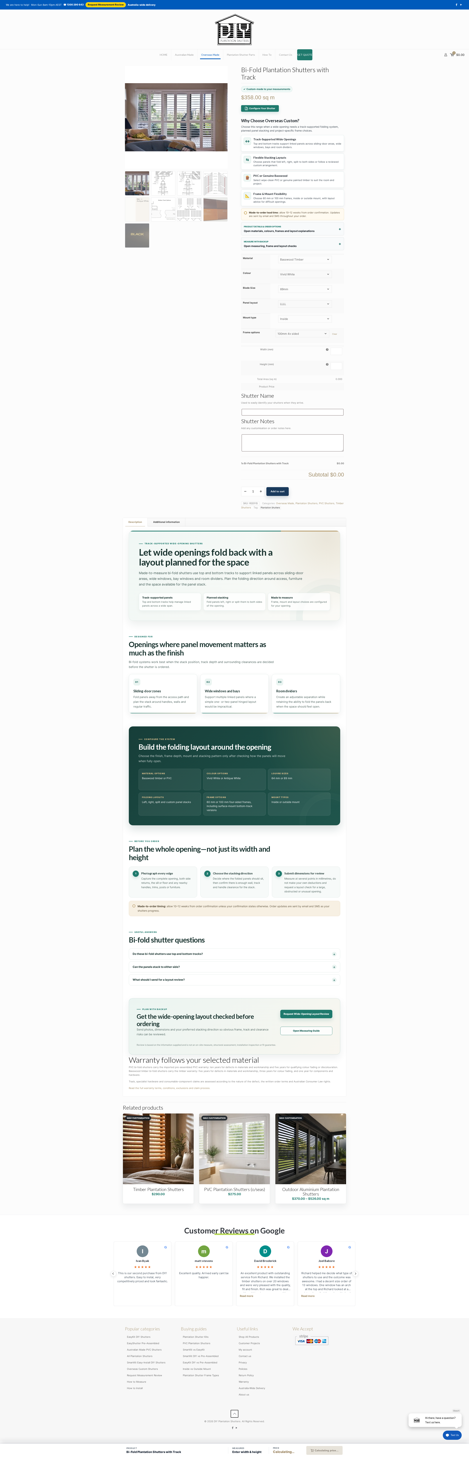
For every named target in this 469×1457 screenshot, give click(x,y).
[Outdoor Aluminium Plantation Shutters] (310, 1148)
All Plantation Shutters (139, 1356)
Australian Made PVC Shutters (144, 1349)
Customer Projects (249, 1343)
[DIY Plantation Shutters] (235, 29)
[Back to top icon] (234, 1414)
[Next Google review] (355, 1274)
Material (248, 258)
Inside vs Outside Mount (197, 1368)
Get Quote (304, 54)
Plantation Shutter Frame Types (201, 1375)
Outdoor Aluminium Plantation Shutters (310, 1191)
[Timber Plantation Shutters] (158, 1148)
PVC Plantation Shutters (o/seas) (234, 1189)
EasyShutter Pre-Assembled (143, 1343)
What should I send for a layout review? (159, 979)
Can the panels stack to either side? (156, 967)
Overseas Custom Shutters (142, 1368)
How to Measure (136, 1381)
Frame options (251, 332)
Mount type (249, 317)
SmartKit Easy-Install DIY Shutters (146, 1362)
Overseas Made (285, 503)
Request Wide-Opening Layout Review (306, 1013)
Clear (334, 334)
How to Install (135, 1388)
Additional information (166, 521)
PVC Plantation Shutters (196, 1343)
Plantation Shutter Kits (195, 1336)
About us (244, 1394)
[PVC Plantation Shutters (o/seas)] (234, 1148)
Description (135, 521)
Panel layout (250, 302)
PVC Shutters (326, 503)
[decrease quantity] (245, 491)
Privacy (243, 1362)
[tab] (135, 522)
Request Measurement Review (106, 4)
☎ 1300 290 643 (73, 4)
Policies (243, 1368)
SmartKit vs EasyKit (194, 1349)
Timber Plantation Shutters (158, 1189)
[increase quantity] (261, 491)
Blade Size (249, 287)
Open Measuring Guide (306, 1030)
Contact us (245, 1356)
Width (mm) (266, 349)
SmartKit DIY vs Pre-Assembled (201, 1356)
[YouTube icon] (461, 4)
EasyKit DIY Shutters (138, 1336)
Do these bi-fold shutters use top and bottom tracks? (168, 954)
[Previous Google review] (113, 1274)
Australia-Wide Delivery (252, 1388)
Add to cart (278, 491)
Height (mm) (267, 364)
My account (245, 1349)
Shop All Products (249, 1336)
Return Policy (246, 1375)
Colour (247, 273)
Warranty (244, 1381)
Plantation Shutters (306, 503)
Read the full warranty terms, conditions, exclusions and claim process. (169, 1088)
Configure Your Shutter (262, 108)
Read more (246, 1295)
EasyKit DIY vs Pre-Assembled (200, 1362)
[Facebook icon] (456, 4)
